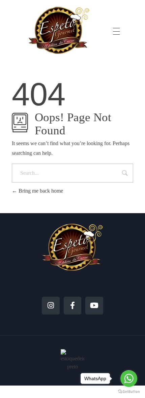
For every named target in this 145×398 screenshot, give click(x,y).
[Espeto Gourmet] (59, 30)
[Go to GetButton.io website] (129, 391)
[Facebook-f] (73, 305)
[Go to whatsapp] (128, 378)
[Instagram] (51, 305)
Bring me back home (40, 191)
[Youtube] (94, 305)
